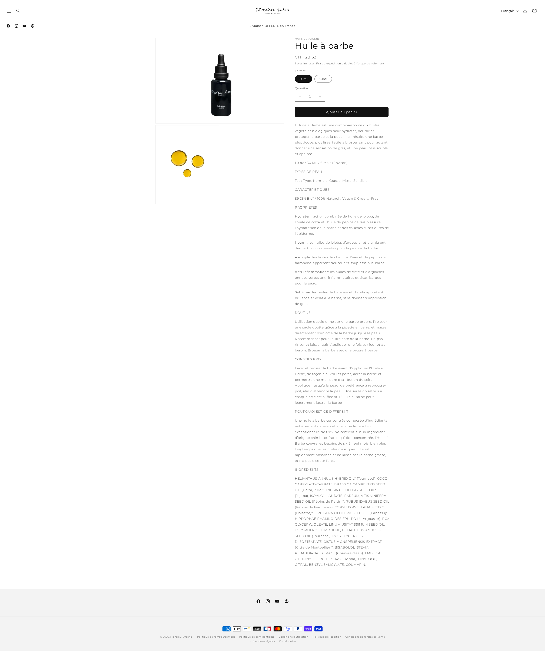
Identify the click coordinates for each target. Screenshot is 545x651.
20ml (303, 79)
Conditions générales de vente (365, 636)
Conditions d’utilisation (293, 636)
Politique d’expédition (327, 636)
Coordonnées (287, 641)
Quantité (301, 88)
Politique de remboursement (216, 636)
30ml (323, 79)
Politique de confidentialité (257, 636)
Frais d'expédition (328, 63)
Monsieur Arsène (181, 636)
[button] (9, 11)
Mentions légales (264, 641)
